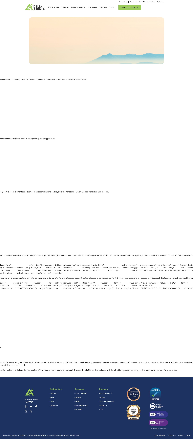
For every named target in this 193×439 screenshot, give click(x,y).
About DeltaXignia (105, 393)
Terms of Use (172, 435)
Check (52, 401)
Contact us (123, 2)
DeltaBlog (78, 409)
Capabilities (54, 405)
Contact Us (103, 405)
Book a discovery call (129, 7)
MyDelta (160, 2)
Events (77, 401)
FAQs (101, 409)
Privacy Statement (159, 435)
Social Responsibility (146, 2)
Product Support (80, 393)
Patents (188, 435)
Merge (52, 397)
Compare (53, 393)
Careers (102, 397)
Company (133, 2)
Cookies (180, 435)
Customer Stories (80, 405)
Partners (77, 397)
